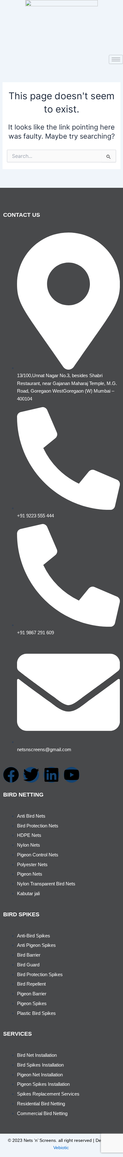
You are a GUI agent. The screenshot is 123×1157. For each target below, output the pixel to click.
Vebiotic (61, 1147)
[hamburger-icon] (116, 59)
